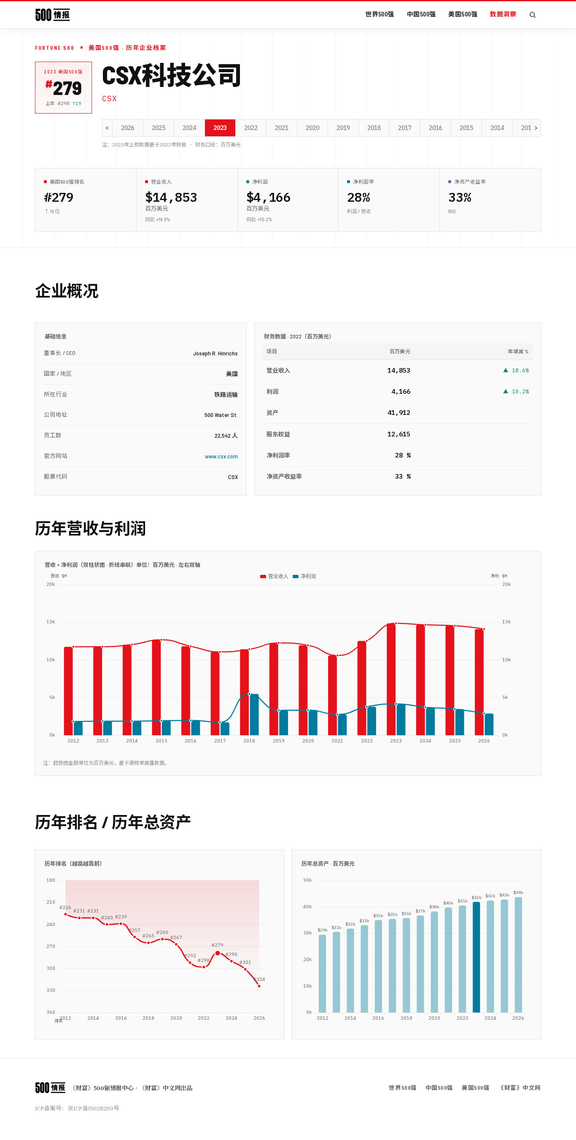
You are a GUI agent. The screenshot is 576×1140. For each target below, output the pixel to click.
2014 (497, 128)
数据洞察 (503, 14)
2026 (128, 128)
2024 (189, 128)
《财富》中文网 (519, 1087)
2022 (251, 128)
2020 (312, 128)
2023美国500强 (63, 71)
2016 (435, 128)
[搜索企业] (532, 14)
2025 (158, 128)
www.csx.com (221, 456)
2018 (374, 128)
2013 (528, 128)
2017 (405, 128)
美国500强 (462, 14)
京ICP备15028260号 (93, 1108)
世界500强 (379, 14)
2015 (466, 128)
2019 (343, 128)
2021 (281, 128)
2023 (220, 128)
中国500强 (421, 14)
